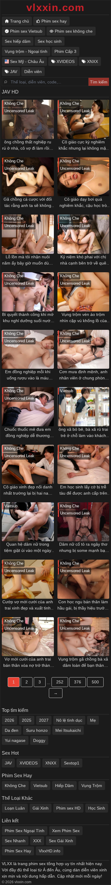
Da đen (11, 730)
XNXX (50, 763)
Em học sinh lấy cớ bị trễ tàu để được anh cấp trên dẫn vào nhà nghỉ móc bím (83, 490)
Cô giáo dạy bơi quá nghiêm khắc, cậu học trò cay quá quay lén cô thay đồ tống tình (83, 203)
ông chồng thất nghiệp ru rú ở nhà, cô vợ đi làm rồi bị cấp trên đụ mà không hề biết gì (28, 145)
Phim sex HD (68, 808)
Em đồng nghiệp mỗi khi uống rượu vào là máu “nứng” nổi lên (27, 375)
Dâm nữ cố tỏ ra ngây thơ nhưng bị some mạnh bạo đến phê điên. (83, 548)
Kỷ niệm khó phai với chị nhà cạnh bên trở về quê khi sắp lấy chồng (83, 260)
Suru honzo (37, 730)
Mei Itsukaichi (68, 730)
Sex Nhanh (15, 840)
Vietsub (40, 785)
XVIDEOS (29, 763)
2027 (44, 720)
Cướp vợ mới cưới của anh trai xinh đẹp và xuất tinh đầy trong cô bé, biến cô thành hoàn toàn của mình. (27, 605)
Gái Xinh (41, 808)
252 (59, 682)
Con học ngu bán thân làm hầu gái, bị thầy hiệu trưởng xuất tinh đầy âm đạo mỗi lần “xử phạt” (83, 605)
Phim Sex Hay (18, 850)
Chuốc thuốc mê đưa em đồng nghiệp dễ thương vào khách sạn (27, 433)
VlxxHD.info (49, 850)
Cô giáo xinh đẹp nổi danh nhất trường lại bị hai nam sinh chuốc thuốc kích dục (27, 490)
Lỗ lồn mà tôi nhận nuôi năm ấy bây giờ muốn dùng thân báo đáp (28, 260)
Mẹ (93, 720)
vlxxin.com (55, 7)
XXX (37, 840)
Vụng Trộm (91, 785)
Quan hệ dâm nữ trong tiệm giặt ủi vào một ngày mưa (27, 548)
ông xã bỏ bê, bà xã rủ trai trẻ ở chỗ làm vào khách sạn (83, 433)
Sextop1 (71, 763)
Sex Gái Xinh (61, 840)
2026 (9, 720)
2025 (26, 720)
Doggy (39, 740)
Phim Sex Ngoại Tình (24, 830)
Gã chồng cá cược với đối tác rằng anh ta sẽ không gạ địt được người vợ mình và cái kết (28, 203)
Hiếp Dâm (64, 785)
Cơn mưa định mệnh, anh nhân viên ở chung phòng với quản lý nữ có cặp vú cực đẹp (83, 375)
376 (77, 682)
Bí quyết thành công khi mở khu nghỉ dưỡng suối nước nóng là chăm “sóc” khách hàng (28, 318)
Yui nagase (15, 740)
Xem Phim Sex (66, 830)
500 (95, 682)
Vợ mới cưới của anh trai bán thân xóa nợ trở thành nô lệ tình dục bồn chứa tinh (27, 663)
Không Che (15, 785)
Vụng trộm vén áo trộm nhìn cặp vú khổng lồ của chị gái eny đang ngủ (83, 318)
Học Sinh (96, 808)
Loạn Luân (15, 808)
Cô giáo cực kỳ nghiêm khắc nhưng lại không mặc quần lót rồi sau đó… (83, 145)
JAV (8, 763)
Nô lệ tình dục (69, 720)
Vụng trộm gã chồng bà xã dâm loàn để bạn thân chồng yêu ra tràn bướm (83, 663)
